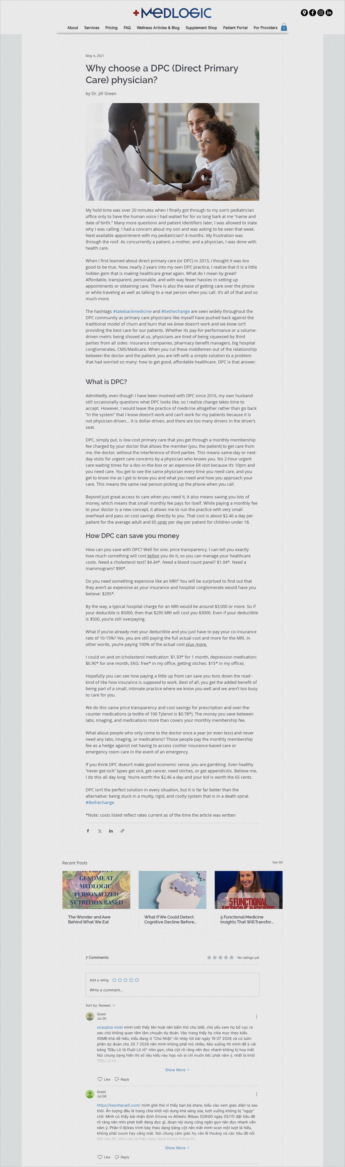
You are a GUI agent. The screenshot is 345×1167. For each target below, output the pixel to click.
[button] (331, 1009)
